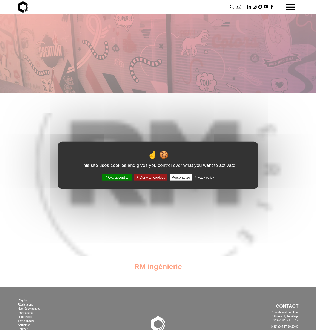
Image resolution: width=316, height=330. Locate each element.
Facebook (271, 7)
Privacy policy (204, 177)
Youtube (266, 7)
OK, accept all (118, 177)
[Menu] (290, 7)
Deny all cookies (152, 177)
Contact (238, 7)
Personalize (181, 177)
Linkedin (249, 7)
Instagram (255, 7)
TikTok (260, 7)
